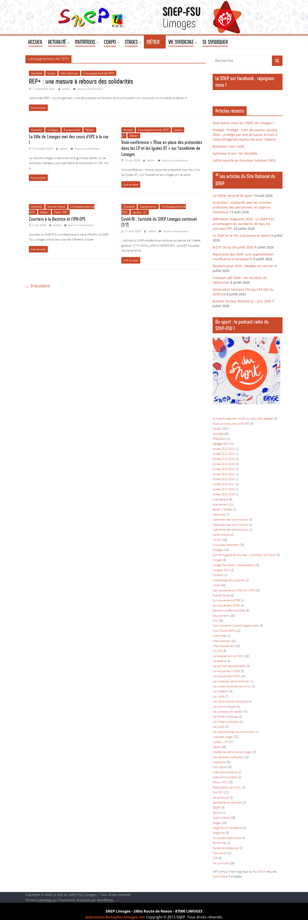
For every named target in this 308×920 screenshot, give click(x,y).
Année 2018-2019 (224, 494)
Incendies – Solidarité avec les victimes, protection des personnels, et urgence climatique (242, 207)
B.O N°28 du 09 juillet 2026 (233, 247)
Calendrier (219, 515)
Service (217, 813)
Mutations (219, 762)
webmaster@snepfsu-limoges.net (115, 917)
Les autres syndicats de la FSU (232, 686)
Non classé (219, 767)
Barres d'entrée (222, 510)
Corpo (51, 73)
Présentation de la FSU (227, 788)
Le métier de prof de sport (232, 195)
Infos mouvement (223, 646)
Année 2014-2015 (224, 469)
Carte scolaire (221, 535)
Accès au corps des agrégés (256, 419)
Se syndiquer (221, 798)
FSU (215, 621)
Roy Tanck (259, 872)
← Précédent (37, 286)
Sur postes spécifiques (227, 838)
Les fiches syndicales (226, 722)
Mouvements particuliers (228, 757)
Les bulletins (221, 691)
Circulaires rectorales (226, 545)
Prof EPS (218, 792)
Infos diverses (69, 73)
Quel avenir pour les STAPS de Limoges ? (243, 123)
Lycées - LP (140, 212)
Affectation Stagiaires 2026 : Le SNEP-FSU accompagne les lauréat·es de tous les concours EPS (243, 224)
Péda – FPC (220, 782)
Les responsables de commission (234, 732)
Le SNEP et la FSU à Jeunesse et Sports (241, 235)
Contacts (218, 575)
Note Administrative (225, 772)
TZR (215, 858)
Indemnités (220, 636)
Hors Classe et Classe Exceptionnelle (236, 626)
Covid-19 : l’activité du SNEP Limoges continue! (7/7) (159, 222)
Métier (90, 130)
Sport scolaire (221, 818)
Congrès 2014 (221, 570)
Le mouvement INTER (226, 671)
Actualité (36, 73)
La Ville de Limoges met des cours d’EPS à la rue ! (68, 140)
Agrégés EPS (220, 444)
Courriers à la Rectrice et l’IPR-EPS (57, 219)
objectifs (220, 418)
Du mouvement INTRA (226, 606)
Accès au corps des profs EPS (231, 424)
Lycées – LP (220, 742)
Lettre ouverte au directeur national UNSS (244, 160)
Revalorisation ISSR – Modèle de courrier (243, 266)
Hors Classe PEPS (224, 631)
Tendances (219, 843)
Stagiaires (219, 833)
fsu (214, 418)
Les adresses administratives (231, 681)
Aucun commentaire (90, 89)
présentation (231, 418)
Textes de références (226, 848)
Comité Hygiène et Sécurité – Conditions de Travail (244, 555)
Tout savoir (219, 853)
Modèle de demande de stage (232, 752)
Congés (217, 560)
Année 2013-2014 (224, 459)
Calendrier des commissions (230, 520)
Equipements (72, 130)
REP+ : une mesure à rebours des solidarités (81, 81)
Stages (217, 823)
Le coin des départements (229, 666)
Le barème (219, 661)
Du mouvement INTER (226, 600)
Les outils (219, 727)
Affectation (219, 439)
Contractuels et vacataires (229, 580)
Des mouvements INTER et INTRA (233, 591)
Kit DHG (217, 651)
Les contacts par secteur (228, 712)
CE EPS (217, 540)
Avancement (220, 500)
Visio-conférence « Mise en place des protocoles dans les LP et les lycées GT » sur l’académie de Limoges (161, 148)
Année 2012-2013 (224, 449)
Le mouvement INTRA (226, 676)
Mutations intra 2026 (228, 146)
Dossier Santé (56, 207)
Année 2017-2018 (224, 489)
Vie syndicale (221, 863)
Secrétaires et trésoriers (227, 803)
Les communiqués (224, 707)
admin (66, 89)
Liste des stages (223, 737)
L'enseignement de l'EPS (98, 73)
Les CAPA (218, 697)
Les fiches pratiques (225, 717)
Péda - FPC (60, 212)
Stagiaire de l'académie (227, 828)
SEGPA (217, 808)
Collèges (53, 130)
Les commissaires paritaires (230, 702)
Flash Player (220, 877)
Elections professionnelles (229, 611)
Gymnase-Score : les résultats (235, 153)
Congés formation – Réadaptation (234, 565)
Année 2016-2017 (224, 484)
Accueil (128, 130)
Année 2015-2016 (224, 479)
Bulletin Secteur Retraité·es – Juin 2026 (242, 301)
